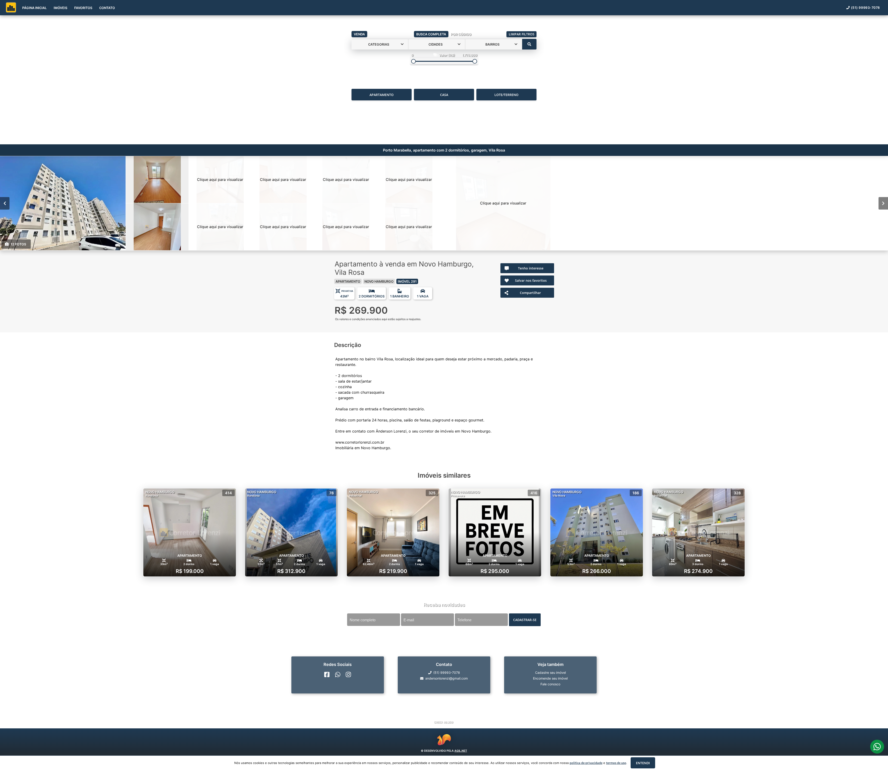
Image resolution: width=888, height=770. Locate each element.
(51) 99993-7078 (865, 7)
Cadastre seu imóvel (550, 672)
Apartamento (382, 95)
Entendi (643, 763)
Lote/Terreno (506, 95)
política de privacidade (586, 763)
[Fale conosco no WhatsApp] (337, 674)
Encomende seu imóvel (550, 678)
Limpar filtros (521, 34)
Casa (444, 95)
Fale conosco (550, 684)
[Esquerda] (4, 203)
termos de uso (616, 763)
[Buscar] (529, 44)
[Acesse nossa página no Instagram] (348, 674)
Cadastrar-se (524, 620)
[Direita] (883, 203)
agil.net (460, 750)
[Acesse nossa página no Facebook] (327, 674)
